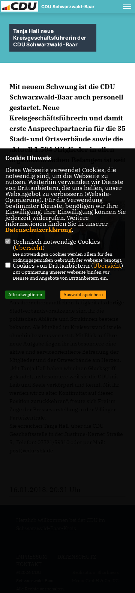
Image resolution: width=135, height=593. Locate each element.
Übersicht (29, 247)
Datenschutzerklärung (38, 229)
